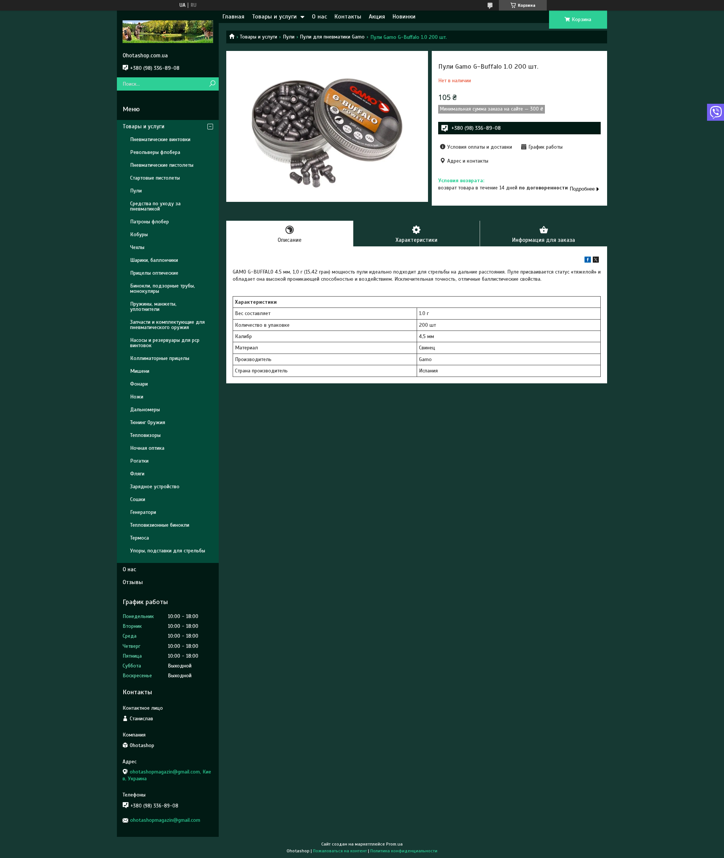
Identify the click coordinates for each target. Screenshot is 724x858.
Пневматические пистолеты (161, 165)
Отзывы (133, 582)
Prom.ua (394, 844)
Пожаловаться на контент (340, 850)
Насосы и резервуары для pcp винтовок (164, 343)
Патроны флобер (149, 221)
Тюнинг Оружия (147, 422)
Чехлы (137, 247)
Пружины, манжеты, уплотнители (153, 306)
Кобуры (139, 234)
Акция (377, 16)
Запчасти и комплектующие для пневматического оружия (167, 325)
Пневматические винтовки (160, 139)
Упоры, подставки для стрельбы (167, 550)
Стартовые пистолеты (155, 178)
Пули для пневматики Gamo (332, 37)
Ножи (136, 397)
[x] (596, 261)
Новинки (404, 16)
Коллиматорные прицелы (159, 358)
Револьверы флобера (155, 152)
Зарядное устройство (154, 486)
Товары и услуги (274, 16)
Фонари (139, 384)
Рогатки (139, 461)
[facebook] (587, 261)
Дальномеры (145, 409)
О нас (319, 16)
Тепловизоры (145, 435)
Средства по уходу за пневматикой (155, 206)
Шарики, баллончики (154, 260)
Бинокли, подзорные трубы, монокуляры (162, 288)
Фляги (137, 474)
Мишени (139, 371)
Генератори (143, 512)
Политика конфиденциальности (403, 850)
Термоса (139, 538)
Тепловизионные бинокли (159, 525)
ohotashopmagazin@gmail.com (165, 820)
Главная (233, 16)
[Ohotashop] (168, 31)
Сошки (137, 499)
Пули (289, 37)
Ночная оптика (147, 448)
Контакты (347, 16)
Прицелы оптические (154, 273)
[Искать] (212, 84)
